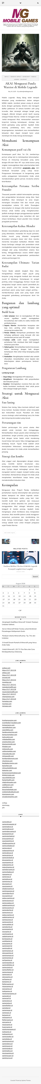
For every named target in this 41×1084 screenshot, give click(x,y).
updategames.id (8, 917)
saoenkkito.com (7, 730)
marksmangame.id (9, 1029)
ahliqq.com (6, 673)
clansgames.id (7, 977)
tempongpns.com (8, 725)
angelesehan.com (8, 742)
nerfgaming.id (7, 960)
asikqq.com (6, 668)
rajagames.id (7, 874)
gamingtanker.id (8, 963)
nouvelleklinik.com (8, 777)
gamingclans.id (7, 951)
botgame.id (6, 1015)
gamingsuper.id (7, 1056)
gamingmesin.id (8, 1041)
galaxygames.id (8, 915)
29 (30, 603)
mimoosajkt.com (8, 756)
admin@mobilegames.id (26, 91)
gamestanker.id (7, 1036)
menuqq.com (6, 706)
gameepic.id (6, 1013)
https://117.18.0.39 (9, 675)
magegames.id (7, 986)
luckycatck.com (7, 737)
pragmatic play (29, 168)
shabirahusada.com (9, 782)
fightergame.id (7, 1020)
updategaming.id (8, 905)
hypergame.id (7, 1027)
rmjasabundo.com (8, 754)
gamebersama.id (8, 869)
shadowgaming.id (8, 843)
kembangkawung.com (10, 758)
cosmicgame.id (7, 934)
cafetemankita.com (9, 751)
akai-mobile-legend (9, 532)
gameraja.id (6, 877)
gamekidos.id (7, 1039)
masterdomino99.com (10, 692)
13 (19, 596)
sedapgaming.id (8, 850)
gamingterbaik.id (8, 836)
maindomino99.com (9, 687)
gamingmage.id (7, 955)
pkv (3, 808)
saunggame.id (7, 886)
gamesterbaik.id (8, 857)
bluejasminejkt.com (9, 744)
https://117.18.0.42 (9, 680)
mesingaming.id (8, 1053)
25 (9, 603)
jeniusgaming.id (7, 838)
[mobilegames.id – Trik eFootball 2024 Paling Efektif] (20, 16)
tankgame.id (6, 1032)
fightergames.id (7, 984)
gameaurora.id (7, 920)
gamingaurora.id (8, 891)
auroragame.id (7, 929)
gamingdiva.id (7, 1051)
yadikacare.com (8, 785)
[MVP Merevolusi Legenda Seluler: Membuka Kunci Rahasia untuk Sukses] (35, 541)
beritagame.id (7, 939)
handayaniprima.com (9, 732)
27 (19, 603)
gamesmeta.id (7, 967)
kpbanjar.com (7, 770)
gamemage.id (7, 1010)
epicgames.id (7, 989)
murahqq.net (6, 682)
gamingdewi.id (7, 827)
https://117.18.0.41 (9, 685)
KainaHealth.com (8, 780)
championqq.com (8, 696)
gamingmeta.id (7, 958)
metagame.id (7, 1017)
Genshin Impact (16, 76)
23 (35, 599)
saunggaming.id (8, 841)
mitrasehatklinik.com (9, 768)
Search (35, 576)
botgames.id (6, 982)
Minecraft (26, 76)
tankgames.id (7, 991)
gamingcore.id (7, 1046)
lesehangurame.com (9, 720)
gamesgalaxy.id (8, 903)
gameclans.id (7, 1001)
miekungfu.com (7, 749)
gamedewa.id (7, 879)
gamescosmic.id (8, 908)
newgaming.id (7, 896)
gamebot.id (6, 1008)
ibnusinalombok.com (9, 789)
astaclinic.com (7, 787)
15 (30, 596)
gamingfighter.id (8, 965)
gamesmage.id (7, 972)
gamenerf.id (6, 998)
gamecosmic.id (7, 922)
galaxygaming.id (8, 898)
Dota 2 (7, 76)
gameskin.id (6, 996)
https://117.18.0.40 (9, 699)
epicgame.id (6, 1022)
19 (14, 599)
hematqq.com (7, 701)
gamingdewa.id (7, 829)
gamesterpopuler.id (9, 824)
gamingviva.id (7, 1058)
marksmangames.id (9, 993)
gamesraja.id (7, 848)
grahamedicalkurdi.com (10, 792)
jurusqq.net (6, 677)
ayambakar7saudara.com (11, 723)
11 (9, 596)
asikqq (4, 803)
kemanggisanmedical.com (11, 773)
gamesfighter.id (7, 970)
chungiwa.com (7, 761)
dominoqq (5, 805)
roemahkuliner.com (9, 727)
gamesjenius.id (7, 855)
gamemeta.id (7, 1003)
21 (25, 599)
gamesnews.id (7, 912)
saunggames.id (7, 862)
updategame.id (7, 936)
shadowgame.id (8, 889)
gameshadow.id (8, 872)
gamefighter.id (7, 1005)
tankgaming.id (7, 1034)
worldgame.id (7, 941)
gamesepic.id (7, 974)
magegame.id (7, 1025)
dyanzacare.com (8, 794)
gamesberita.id (7, 910)
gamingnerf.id (7, 946)
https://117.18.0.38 (9, 689)
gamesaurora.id (8, 900)
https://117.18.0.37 (9, 694)
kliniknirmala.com (8, 775)
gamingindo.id (7, 1048)
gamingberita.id (8, 893)
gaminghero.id (7, 1044)
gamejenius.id (7, 881)
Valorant (23, 79)
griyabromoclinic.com (9, 797)
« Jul (19, 610)
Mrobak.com (6, 746)
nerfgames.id (7, 979)
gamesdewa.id (7, 853)
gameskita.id (6, 822)
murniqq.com (6, 704)
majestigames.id (8, 867)
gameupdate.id (7, 924)
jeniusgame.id (7, 943)
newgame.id (6, 931)
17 (4, 599)
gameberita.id (7, 927)
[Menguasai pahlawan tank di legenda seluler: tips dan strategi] (6, 541)
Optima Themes (26, 1080)
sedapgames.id (7, 865)
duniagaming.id (7, 834)
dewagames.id (7, 860)
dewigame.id (7, 884)
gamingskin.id (7, 948)
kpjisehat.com (7, 766)
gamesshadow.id (8, 846)
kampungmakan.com (9, 735)
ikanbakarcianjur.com (9, 763)
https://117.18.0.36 (9, 670)
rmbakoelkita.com (8, 739)
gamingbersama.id (9, 831)
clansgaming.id (7, 953)
